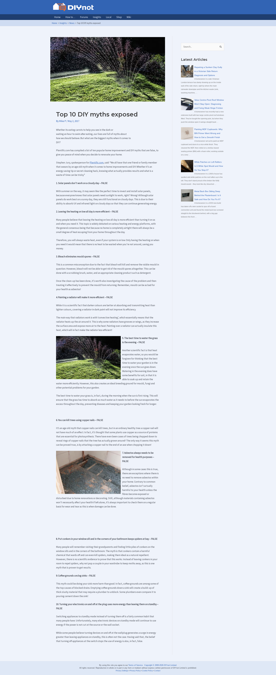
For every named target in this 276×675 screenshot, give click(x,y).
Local (108, 17)
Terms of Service (135, 665)
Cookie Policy (147, 671)
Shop (119, 17)
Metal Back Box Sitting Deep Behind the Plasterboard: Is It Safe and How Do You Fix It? (207, 195)
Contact (157, 671)
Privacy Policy (135, 671)
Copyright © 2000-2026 (153, 665)
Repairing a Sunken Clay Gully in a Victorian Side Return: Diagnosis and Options (208, 71)
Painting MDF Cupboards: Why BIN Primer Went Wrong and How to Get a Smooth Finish (208, 133)
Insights (97, 17)
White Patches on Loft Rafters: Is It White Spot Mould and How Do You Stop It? (208, 166)
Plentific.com (96, 162)
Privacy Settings (122, 671)
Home (57, 17)
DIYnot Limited (170, 665)
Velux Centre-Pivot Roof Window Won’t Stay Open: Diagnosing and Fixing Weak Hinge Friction (209, 104)
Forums (84, 17)
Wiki (129, 17)
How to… (70, 17)
